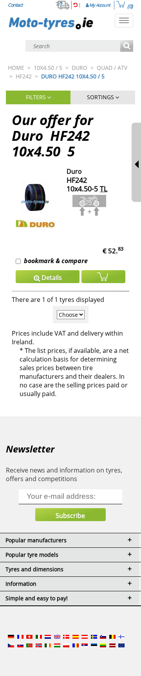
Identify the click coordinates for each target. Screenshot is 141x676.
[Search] (126, 46)
